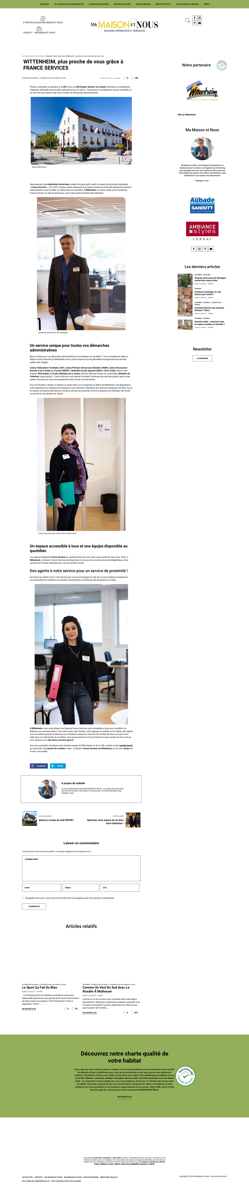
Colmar (96, 1164)
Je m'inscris (202, 358)
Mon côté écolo (163, 4)
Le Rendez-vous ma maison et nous (53, 78)
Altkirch (117, 1164)
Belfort (152, 1164)
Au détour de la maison (187, 4)
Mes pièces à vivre (122, 4)
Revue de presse (91, 1177)
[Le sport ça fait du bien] (51, 959)
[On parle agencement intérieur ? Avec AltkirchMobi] (103, 1130)
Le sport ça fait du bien (39, 987)
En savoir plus (29, 1009)
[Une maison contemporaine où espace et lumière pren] (20, 1130)
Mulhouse (104, 1164)
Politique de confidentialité (36, 1181)
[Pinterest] (194, 23)
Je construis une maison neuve (69, 4)
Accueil (24, 56)
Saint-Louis (125, 1164)
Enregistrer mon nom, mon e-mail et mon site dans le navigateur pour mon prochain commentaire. (70, 898)
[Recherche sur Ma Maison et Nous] (187, 20)
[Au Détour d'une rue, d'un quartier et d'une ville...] (112, 959)
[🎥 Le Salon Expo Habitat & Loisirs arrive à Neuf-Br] (62, 1130)
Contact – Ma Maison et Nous (39, 32)
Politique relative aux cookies (66, 1181)
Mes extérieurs (143, 4)
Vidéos (206, 4)
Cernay (111, 1164)
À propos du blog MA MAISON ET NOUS (43, 22)
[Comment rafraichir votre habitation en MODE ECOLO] (187, 1130)
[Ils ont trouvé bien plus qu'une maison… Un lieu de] (145, 1130)
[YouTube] (199, 23)
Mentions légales (108, 1177)
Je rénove (44, 4)
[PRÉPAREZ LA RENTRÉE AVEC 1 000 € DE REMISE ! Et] (229, 1130)
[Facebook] (194, 17)
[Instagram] (199, 17)
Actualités (86, 984)
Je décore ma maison (99, 4)
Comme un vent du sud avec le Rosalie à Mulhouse (106, 989)
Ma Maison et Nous (73, 1177)
